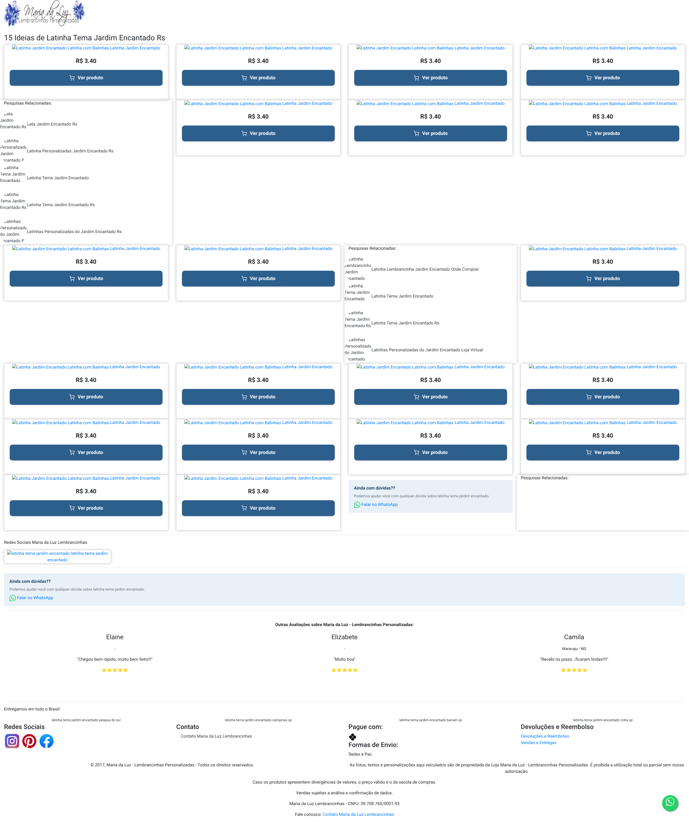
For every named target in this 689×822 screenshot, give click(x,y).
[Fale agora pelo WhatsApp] (670, 803)
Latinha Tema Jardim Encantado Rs (61, 204)
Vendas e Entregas (538, 742)
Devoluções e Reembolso (545, 736)
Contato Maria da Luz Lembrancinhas (216, 736)
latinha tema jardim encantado (77, 557)
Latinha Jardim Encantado (134, 48)
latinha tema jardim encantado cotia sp (603, 720)
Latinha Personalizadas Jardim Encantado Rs (70, 150)
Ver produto (90, 78)
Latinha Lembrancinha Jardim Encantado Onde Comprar (425, 269)
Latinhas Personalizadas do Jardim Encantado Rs (74, 231)
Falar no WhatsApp (379, 504)
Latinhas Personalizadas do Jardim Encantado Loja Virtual (427, 349)
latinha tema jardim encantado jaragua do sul (86, 720)
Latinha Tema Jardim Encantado (58, 177)
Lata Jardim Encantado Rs (52, 124)
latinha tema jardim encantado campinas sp (258, 720)
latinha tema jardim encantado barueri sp (430, 720)
